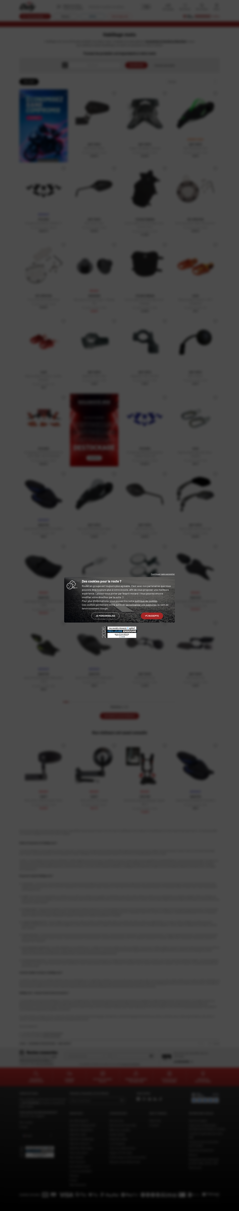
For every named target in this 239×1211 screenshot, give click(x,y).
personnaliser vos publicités (141, 604)
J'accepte (153, 615)
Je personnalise (105, 615)
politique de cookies (146, 600)
